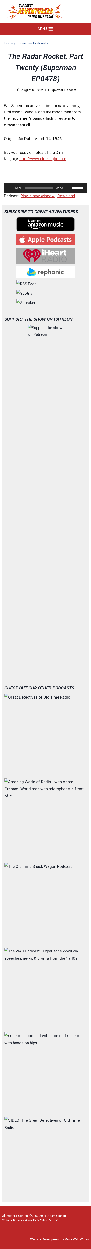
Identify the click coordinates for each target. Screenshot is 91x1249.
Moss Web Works (77, 1239)
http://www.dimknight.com (42, 158)
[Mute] (68, 188)
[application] (45, 188)
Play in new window (38, 196)
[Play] (10, 188)
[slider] (78, 187)
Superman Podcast (63, 90)
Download (66, 196)
